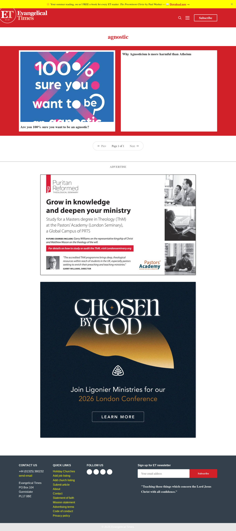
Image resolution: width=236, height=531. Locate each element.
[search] (180, 18)
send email (25, 475)
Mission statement (64, 502)
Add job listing (61, 475)
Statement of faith (63, 497)
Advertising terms (63, 506)
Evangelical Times (122, 526)
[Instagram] (103, 472)
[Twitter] (96, 472)
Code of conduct (63, 511)
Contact (57, 493)
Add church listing (64, 480)
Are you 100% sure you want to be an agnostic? (54, 126)
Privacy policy (61, 515)
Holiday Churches (64, 471)
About (56, 489)
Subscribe (205, 18)
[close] (232, 4)
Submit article (61, 484)
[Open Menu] (187, 17)
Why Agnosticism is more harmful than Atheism (156, 54)
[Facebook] (89, 472)
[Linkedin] (109, 472)
